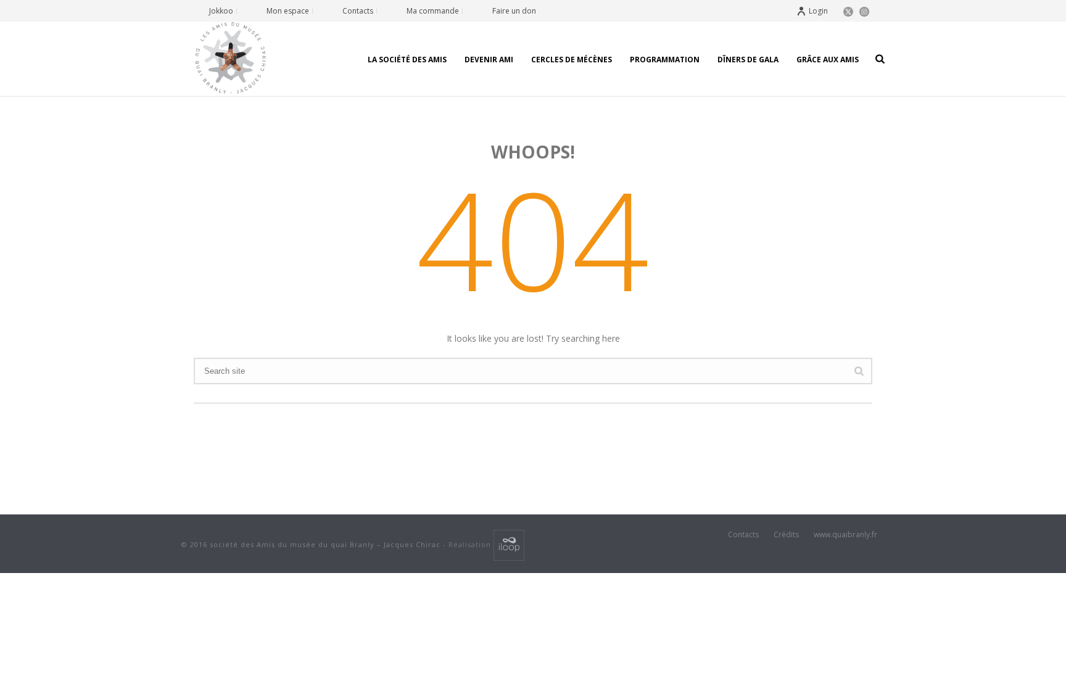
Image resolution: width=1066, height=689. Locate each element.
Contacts (743, 535)
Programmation (665, 59)
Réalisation (471, 544)
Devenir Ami (489, 59)
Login (818, 11)
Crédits (786, 535)
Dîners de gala (748, 59)
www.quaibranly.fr (845, 535)
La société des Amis (407, 59)
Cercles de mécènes (571, 59)
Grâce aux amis (827, 59)
